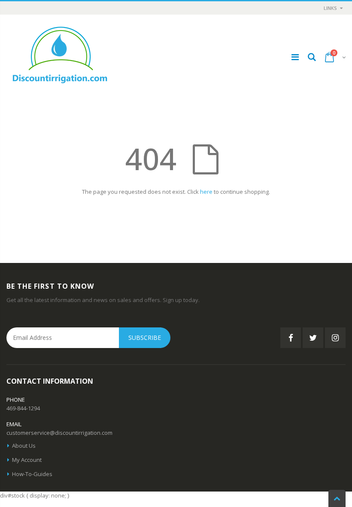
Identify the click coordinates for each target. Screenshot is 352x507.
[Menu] (295, 57)
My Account (27, 460)
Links (330, 8)
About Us (24, 445)
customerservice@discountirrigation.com (59, 433)
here (206, 191)
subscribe (144, 337)
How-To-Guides (32, 474)
